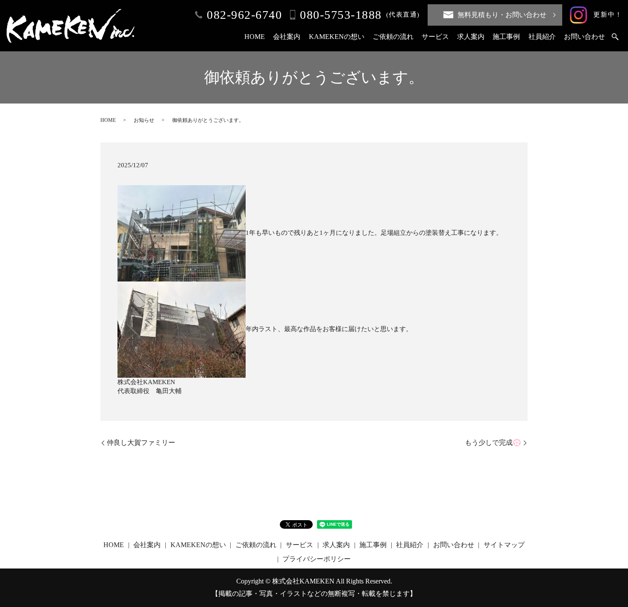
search (615, 37)
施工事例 (506, 36)
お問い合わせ (584, 36)
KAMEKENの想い (336, 36)
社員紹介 (542, 36)
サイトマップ (504, 544)
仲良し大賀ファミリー (141, 442)
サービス (435, 36)
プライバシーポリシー (316, 559)
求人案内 (470, 36)
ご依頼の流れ (393, 36)
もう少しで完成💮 (493, 442)
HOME (254, 36)
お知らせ (144, 120)
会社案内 (286, 36)
